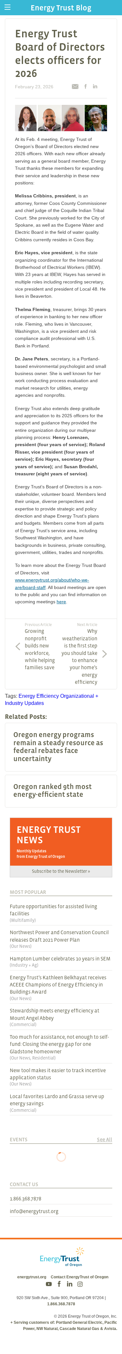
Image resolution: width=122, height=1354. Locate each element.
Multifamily (22, 920)
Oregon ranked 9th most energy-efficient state (52, 790)
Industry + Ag (24, 965)
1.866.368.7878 (25, 1198)
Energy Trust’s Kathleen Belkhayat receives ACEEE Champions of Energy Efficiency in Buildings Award (58, 984)
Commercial (23, 1024)
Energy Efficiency (39, 696)
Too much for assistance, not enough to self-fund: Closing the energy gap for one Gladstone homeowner (59, 1044)
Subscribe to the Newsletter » (61, 871)
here (61, 601)
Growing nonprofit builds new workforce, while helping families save (40, 646)
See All (104, 1139)
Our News (20, 946)
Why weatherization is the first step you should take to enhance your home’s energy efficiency (79, 653)
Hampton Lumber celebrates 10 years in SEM (60, 958)
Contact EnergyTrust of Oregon (79, 1277)
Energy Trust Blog (61, 7)
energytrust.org (31, 1277)
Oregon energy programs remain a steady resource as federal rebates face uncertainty (58, 746)
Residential (43, 1057)
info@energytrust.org (34, 1211)
